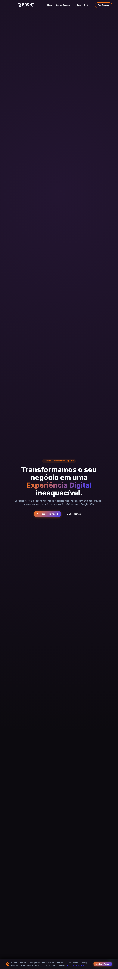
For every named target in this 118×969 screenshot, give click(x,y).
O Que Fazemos (74, 514)
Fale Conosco (103, 5)
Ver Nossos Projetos (46, 514)
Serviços (77, 5)
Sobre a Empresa (63, 5)
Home (49, 5)
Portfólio (87, 5)
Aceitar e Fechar (102, 964)
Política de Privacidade (75, 965)
